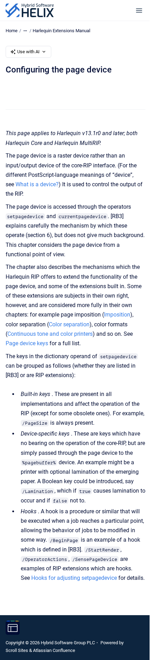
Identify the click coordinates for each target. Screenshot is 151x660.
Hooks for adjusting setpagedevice (74, 578)
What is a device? (37, 184)
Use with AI (28, 51)
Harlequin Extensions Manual (61, 30)
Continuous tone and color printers (50, 334)
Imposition (117, 314)
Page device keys (27, 343)
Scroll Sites (17, 650)
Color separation (69, 324)
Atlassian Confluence (54, 650)
